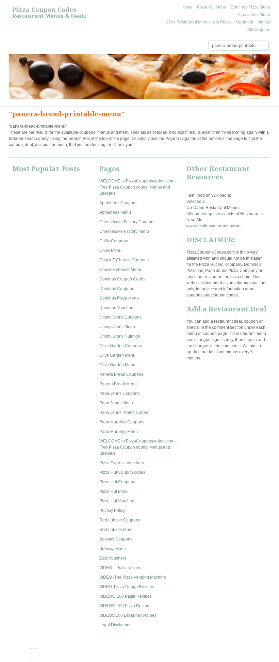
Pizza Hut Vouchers (117, 501)
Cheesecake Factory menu (124, 231)
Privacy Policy (112, 510)
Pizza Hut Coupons (117, 482)
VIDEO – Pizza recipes (120, 567)
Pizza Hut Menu (211, 7)
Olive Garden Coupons (120, 345)
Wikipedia (195, 201)
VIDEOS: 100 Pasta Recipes (125, 596)
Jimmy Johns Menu (117, 326)
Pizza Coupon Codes (44, 9)
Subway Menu (112, 548)
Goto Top (33, 654)
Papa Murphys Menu (118, 431)
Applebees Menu (115, 212)
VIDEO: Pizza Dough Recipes (126, 586)
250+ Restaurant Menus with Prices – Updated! (209, 22)
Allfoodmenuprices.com (208, 213)
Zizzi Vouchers (112, 558)
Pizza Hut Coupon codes (122, 472)
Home (187, 7)
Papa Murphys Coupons (121, 422)
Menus (264, 22)
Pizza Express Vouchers (121, 463)
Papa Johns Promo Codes (123, 412)
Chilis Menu (110, 250)
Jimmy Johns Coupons (120, 317)
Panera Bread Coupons (121, 374)
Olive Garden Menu (117, 355)
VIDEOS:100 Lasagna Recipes (128, 615)
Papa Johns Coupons (119, 393)
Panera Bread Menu (118, 384)
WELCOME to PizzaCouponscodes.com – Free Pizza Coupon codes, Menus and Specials (138, 187)
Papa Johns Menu (253, 14)
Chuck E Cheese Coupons (124, 260)
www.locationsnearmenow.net (214, 226)
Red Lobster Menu (116, 529)
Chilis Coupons (113, 241)
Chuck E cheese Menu (120, 269)
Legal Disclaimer (115, 625)
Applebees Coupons (118, 202)
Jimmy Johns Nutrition (119, 336)
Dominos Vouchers (116, 307)
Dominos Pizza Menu (250, 7)
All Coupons (258, 29)
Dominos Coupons (116, 288)
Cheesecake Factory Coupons (127, 222)
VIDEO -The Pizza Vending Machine (132, 577)
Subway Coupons (115, 539)
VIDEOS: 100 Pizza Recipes (125, 605)
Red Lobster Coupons (119, 520)
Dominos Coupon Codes (122, 279)
